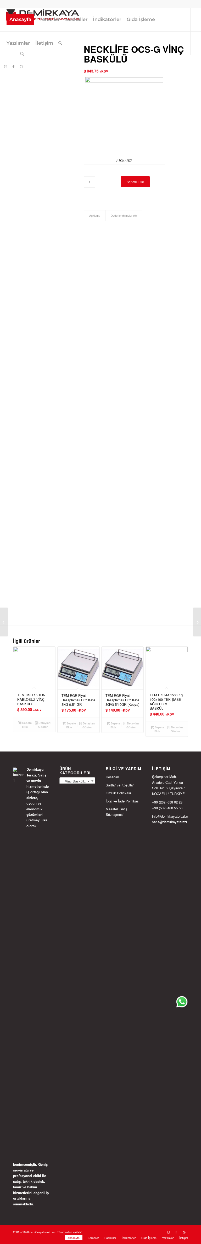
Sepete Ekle (135, 181)
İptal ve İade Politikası (122, 801)
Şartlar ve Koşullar (120, 784)
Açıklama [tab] (94, 215)
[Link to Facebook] (13, 66)
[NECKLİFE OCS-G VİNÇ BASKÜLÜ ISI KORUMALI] (197, 622)
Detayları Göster (44, 725)
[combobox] (77, 781)
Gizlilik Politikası (118, 792)
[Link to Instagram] (5, 66)
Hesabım (112, 776)
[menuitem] (20, 19)
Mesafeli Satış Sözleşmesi (116, 811)
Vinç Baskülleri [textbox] (76, 781)
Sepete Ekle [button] (26, 725)
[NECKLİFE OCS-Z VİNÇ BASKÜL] (4, 622)
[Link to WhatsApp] (21, 66)
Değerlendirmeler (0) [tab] (124, 215)
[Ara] (60, 43)
